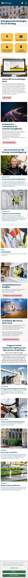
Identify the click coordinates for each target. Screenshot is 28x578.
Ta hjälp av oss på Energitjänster (12, 295)
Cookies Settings (14, 568)
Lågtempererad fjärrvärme (10, 339)
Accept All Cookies (14, 575)
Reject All (14, 571)
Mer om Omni (7, 98)
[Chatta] (22, 3)
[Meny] (26, 3)
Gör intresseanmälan (9, 142)
